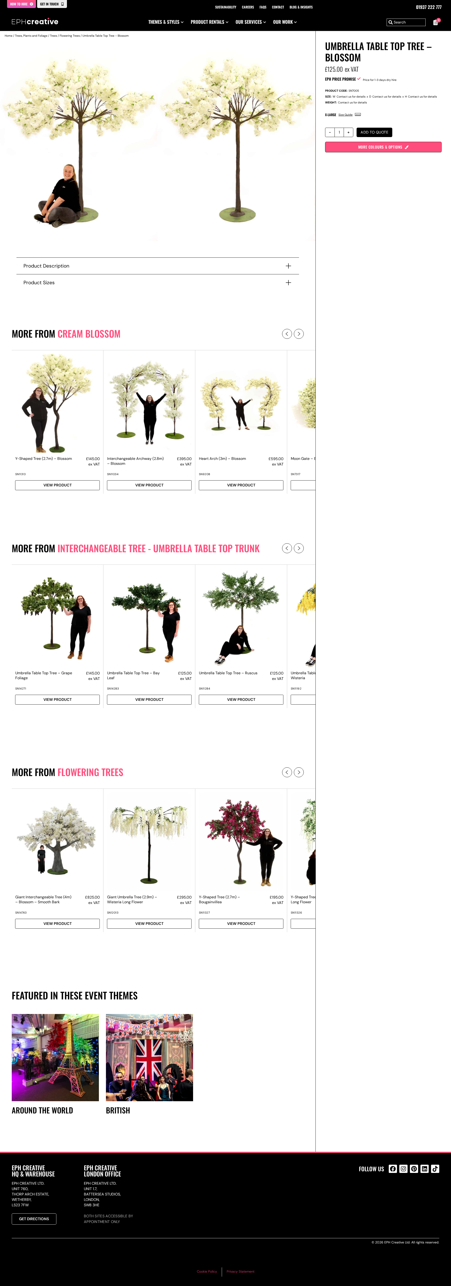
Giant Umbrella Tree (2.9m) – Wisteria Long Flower (132, 899)
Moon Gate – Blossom (310, 458)
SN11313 (20, 474)
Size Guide (345, 115)
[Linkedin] (424, 1169)
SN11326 (296, 913)
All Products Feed (394, 1189)
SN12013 (113, 913)
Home (8, 36)
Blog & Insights (301, 6)
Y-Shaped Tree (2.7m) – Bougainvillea (219, 899)
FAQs (263, 6)
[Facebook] (393, 1169)
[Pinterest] (414, 1169)
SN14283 (113, 688)
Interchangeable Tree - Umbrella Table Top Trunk (159, 548)
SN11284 (204, 688)
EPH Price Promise (340, 79)
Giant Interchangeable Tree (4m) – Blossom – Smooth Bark (43, 899)
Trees (53, 36)
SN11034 (113, 474)
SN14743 (21, 913)
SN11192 (296, 688)
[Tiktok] (435, 1169)
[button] (287, 334)
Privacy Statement (240, 1271)
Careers (248, 6)
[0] (435, 22)
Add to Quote (374, 132)
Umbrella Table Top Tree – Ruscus (228, 673)
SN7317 (295, 474)
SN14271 (20, 688)
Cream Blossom (89, 333)
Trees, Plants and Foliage (31, 36)
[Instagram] (403, 1169)
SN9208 (204, 474)
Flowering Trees (70, 36)
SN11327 (204, 913)
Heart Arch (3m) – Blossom (222, 458)
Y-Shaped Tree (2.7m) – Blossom (43, 458)
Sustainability (225, 6)
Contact (278, 6)
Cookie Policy (207, 1271)
